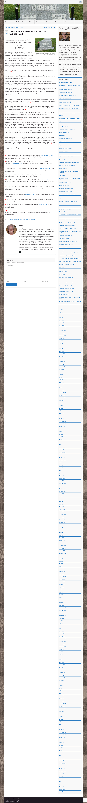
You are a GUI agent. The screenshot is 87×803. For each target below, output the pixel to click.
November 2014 (62, 672)
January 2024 (61, 387)
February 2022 (62, 447)
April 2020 (61, 504)
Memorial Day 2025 (63, 247)
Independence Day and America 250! (66, 219)
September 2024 (62, 366)
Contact (71, 21)
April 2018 (61, 566)
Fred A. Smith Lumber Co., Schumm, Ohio (67, 228)
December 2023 (62, 390)
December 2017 (62, 576)
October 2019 (62, 519)
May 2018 (61, 563)
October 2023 (62, 395)
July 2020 (61, 496)
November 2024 (62, 361)
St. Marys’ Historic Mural (64, 185)
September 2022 (62, 429)
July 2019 (61, 527)
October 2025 (62, 333)
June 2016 (61, 623)
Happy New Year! (62, 121)
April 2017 (61, 597)
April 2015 (61, 659)
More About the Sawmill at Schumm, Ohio (67, 222)
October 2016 (62, 613)
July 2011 (61, 776)
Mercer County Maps (56, 21)
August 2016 (61, 618)
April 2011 (61, 784)
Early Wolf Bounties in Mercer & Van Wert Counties (70, 261)
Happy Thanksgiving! (48, 27)
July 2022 (61, 434)
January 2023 (61, 418)
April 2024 (61, 379)
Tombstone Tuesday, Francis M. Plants (67, 255)
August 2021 (61, 462)
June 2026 (61, 312)
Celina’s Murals (62, 175)
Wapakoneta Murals (63, 168)
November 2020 (62, 486)
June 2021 (61, 467)
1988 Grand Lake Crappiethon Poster (67, 165)
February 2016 (62, 633)
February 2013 (62, 727)
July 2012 (61, 745)
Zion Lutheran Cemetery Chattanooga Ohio (28, 219)
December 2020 (62, 483)
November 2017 (62, 579)
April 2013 (61, 721)
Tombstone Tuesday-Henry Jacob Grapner (68, 201)
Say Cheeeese (62, 274)
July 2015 (61, 651)
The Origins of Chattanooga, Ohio (66, 291)
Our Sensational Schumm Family (65, 82)
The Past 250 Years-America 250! (66, 89)
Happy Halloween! (63, 141)
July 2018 (61, 558)
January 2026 (61, 325)
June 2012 (61, 747)
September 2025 (62, 335)
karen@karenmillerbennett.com (17, 798)
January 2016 (61, 636)
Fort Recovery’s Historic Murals (65, 191)
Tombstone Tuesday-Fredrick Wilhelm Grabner (69, 217)
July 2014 (61, 683)
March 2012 (61, 755)
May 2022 (61, 439)
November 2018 (62, 548)
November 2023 (62, 392)
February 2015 (62, 664)
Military (31, 21)
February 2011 (62, 789)
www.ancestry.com (26, 188)
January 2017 (61, 605)
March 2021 (61, 475)
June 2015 (61, 654)
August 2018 (61, 556)
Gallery (24, 21)
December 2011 (62, 763)
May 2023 (61, 408)
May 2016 (61, 625)
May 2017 (61, 594)
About (11, 21)
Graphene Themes (14, 801)
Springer (13, 35)
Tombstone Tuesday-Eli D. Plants (66, 244)
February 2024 (62, 384)
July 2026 (61, 309)
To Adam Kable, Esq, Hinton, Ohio (66, 156)
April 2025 (61, 348)
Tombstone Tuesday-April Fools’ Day (66, 280)
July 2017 (61, 589)
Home (6, 21)
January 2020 (61, 511)
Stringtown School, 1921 (64, 132)
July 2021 (61, 465)
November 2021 (62, 454)
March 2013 (61, 724)
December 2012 (62, 732)
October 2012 (62, 737)
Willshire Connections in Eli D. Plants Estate (68, 241)
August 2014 (61, 680)
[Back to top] (84, 795)
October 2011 (62, 768)
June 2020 (61, 499)
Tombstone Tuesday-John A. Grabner (67, 225)
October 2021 (62, 457)
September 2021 (62, 460)
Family (18, 21)
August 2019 (61, 524)
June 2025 (61, 343)
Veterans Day (62, 135)
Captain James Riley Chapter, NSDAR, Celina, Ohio (69, 207)
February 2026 (62, 322)
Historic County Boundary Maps (65, 138)
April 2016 (61, 628)
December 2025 (62, 327)
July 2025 (61, 340)
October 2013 (62, 706)
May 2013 (61, 719)
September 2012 (62, 740)
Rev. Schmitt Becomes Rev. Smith (66, 148)
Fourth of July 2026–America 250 (66, 92)
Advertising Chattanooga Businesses (15, 27)
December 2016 (62, 607)
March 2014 (61, 693)
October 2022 (62, 426)
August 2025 (61, 338)
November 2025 (62, 330)
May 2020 (61, 501)
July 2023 (61, 403)
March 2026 (61, 320)
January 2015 (61, 667)
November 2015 (62, 641)
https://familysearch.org (47, 155)
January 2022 (61, 449)
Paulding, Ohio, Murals (63, 151)
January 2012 (61, 760)
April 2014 (61, 690)
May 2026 (61, 314)
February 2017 (62, 602)
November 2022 (62, 423)
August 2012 (61, 742)
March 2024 (61, 382)
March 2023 (61, 413)
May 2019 (61, 532)
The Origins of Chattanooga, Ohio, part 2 (67, 285)
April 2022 (61, 441)
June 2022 (61, 436)
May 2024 (61, 377)
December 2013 (62, 701)
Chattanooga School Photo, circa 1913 (67, 250)
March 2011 (61, 786)
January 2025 (61, 356)
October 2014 (62, 675)
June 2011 (61, 778)
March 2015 (61, 662)
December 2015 (62, 638)
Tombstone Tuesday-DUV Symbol (66, 235)
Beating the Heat (62, 204)
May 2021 (61, 470)
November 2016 (62, 610)
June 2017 (61, 592)
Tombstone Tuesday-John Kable (66, 188)
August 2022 (61, 431)
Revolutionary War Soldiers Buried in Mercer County (70, 214)
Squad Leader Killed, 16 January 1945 (66, 277)
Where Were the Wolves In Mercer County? (68, 252)
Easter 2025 (61, 267)
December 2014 (62, 670)
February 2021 (62, 478)
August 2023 (61, 400)
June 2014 (61, 685)
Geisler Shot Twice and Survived (66, 98)
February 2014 (62, 695)
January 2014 (61, 698)
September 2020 (62, 491)
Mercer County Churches (42, 21)
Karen (7, 35)
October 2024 (62, 364)
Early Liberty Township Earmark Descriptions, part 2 (70, 105)
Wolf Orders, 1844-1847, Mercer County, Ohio (69, 258)
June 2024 (61, 374)
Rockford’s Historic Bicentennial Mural (67, 194)
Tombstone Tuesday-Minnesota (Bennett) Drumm (69, 154)
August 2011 (61, 773)
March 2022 (61, 444)
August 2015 (61, 649)
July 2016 (61, 620)
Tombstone (16, 219)
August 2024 (61, 369)
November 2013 (62, 703)
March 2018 (61, 568)
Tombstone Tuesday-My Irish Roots (66, 288)
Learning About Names (64, 294)
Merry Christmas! (62, 123)
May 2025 (61, 346)
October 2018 (62, 550)
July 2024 (61, 372)
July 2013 (61, 714)
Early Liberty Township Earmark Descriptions (68, 108)
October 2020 (62, 488)
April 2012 (61, 752)
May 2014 (61, 688)
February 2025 (62, 353)
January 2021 (61, 480)
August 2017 (61, 587)
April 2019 (61, 535)
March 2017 (61, 600)
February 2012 (62, 758)
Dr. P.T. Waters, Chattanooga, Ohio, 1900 (67, 95)
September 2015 (62, 646)
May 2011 (61, 781)
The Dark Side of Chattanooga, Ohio (66, 282)
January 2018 (61, 574)
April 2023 (61, 410)
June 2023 (61, 405)
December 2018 (62, 545)
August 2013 (61, 711)
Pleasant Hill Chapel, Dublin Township (67, 111)
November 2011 (62, 765)
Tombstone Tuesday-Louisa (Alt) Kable (67, 129)
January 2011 (61, 791)
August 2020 (61, 493)
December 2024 (62, 359)
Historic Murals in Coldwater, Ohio (66, 182)
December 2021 (62, 452)
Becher (10, 35)
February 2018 (62, 571)
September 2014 (62, 677)
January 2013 (61, 729)
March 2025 (61, 351)
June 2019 (61, 530)
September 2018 (62, 553)
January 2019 (61, 543)
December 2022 (62, 421)
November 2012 (62, 734)
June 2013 (61, 716)
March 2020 (61, 506)
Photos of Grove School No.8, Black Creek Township (70, 301)
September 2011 (62, 771)
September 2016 (62, 615)
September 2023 (62, 397)
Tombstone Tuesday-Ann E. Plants (66, 264)
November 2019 (62, 517)
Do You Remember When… (64, 238)
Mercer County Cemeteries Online (66, 159)
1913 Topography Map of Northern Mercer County (69, 118)
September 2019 (62, 522)
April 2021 (61, 473)
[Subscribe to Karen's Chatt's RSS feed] (5, 1)
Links (66, 21)
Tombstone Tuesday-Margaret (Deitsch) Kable (69, 162)
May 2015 (61, 657)
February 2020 (62, 509)
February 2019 (62, 540)
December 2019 (62, 514)
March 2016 (61, 631)
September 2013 (62, 708)
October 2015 (62, 644)
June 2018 (61, 561)
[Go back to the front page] (43, 12)
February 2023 (62, 416)
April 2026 (61, 317)
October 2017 (62, 581)
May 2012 (61, 750)
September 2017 (62, 584)
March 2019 (61, 537)
